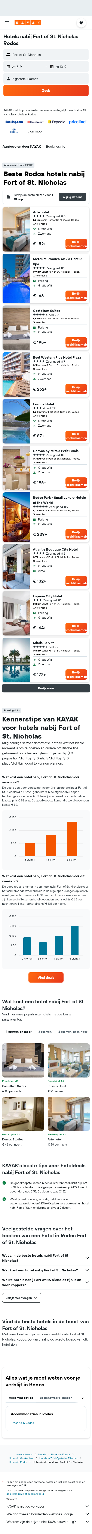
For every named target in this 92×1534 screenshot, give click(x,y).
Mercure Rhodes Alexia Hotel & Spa (58, 261)
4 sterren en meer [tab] (18, 1032)
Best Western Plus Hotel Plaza (57, 357)
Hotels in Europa (60, 1454)
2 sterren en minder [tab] (72, 1032)
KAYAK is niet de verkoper (25, 1506)
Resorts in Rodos (23, 1423)
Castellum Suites (46, 310)
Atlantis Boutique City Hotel (55, 549)
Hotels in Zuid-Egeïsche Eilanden (58, 1458)
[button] (7, 23)
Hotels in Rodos (18, 1462)
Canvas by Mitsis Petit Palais (56, 451)
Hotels (42, 1454)
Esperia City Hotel (47, 596)
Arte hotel (41, 212)
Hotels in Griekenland (21, 1458)
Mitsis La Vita (44, 643)
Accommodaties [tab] (21, 1398)
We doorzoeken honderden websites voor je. (39, 1514)
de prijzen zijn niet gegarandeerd (25, 1493)
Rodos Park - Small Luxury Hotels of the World (59, 500)
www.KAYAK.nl (24, 1454)
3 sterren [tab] (44, 1032)
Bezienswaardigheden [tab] (56, 1398)
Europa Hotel (43, 404)
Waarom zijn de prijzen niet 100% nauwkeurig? (41, 1521)
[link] (46, 977)
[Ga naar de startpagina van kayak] (28, 22)
